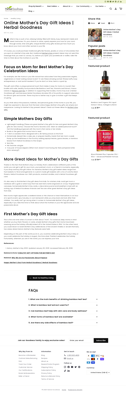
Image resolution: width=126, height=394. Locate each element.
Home (6, 18)
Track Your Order (25, 364)
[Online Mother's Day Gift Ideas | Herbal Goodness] (95, 35)
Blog (31, 11)
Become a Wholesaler (27, 355)
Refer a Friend (24, 376)
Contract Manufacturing (28, 358)
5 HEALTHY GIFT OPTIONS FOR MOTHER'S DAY (36, 253)
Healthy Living (15, 18)
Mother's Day (47, 53)
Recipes (44, 358)
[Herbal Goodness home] (14, 8)
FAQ (20, 361)
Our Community (83, 6)
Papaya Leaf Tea (18, 91)
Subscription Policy (48, 370)
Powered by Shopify (75, 390)
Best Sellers (52, 6)
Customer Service (25, 367)
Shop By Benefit (35, 6)
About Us (67, 6)
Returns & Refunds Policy (50, 376)
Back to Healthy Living (42, 278)
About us (44, 361)
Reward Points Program (50, 364)
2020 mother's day (95, 57)
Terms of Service (47, 379)
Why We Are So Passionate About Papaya (29, 258)
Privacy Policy (46, 373)
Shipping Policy (47, 367)
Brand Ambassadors (27, 373)
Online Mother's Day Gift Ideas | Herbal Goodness (111, 32)
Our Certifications (25, 370)
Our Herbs (99, 6)
